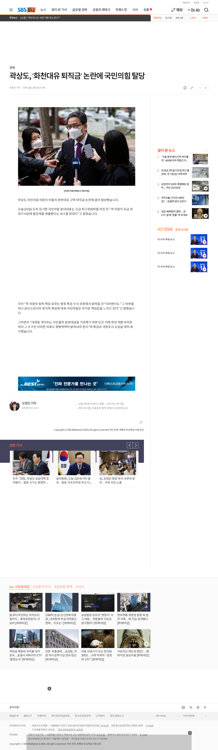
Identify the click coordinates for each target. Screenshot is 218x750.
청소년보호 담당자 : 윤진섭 (70, 730)
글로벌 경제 (79, 10)
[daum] (198, 707)
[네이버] (190, 707)
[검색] (206, 9)
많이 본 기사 (59, 10)
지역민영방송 (189, 716)
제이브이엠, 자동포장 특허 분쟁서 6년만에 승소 (103, 408)
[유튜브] (183, 707)
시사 (135, 10)
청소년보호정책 (83, 716)
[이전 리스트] (130, 445)
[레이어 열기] (12, 9)
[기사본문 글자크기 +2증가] (206, 88)
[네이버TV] (205, 707)
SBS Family (161, 716)
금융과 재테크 (101, 10)
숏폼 (145, 9)
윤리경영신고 (117, 716)
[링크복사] (192, 88)
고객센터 (100, 716)
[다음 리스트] (135, 445)
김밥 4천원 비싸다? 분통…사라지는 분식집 (101, 404)
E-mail (149, 725)
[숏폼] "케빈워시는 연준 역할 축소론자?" (40, 18)
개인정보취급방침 (60, 716)
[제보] (177, 9)
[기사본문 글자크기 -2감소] (200, 88)
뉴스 (43, 10)
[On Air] (194, 9)
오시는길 (104, 725)
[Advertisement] (25, 711)
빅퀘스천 (121, 10)
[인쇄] (185, 88)
